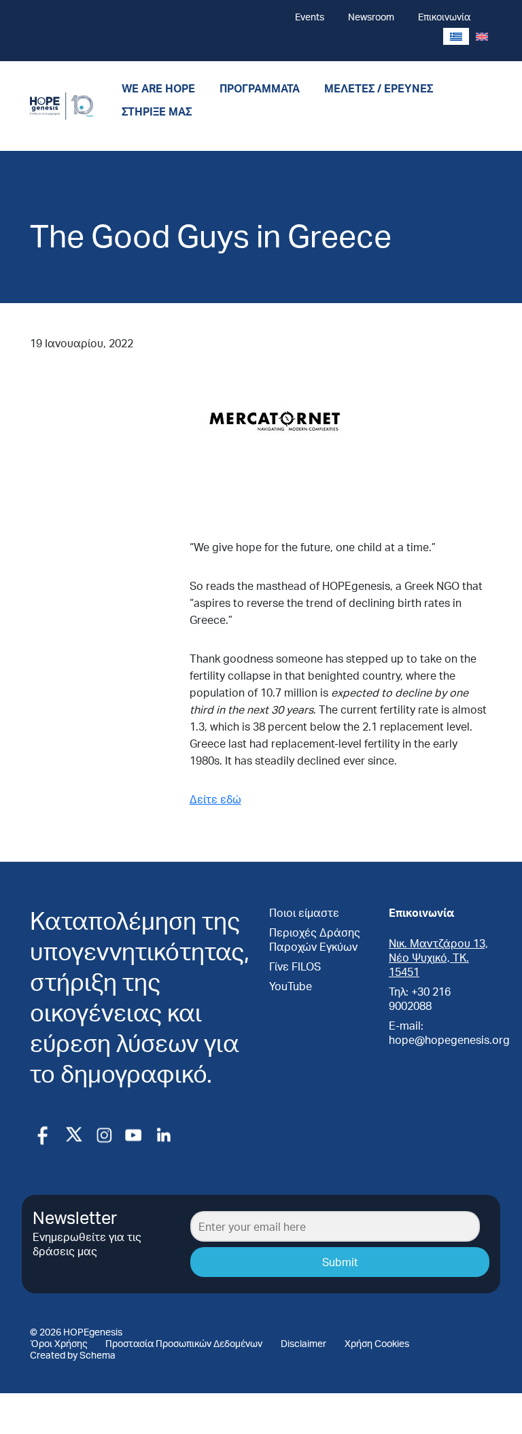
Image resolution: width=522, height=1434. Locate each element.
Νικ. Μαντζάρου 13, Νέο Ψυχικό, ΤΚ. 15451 (438, 957)
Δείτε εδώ (215, 799)
